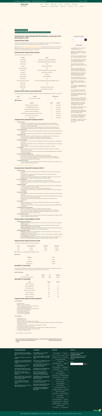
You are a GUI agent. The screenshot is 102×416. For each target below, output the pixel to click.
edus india (54, 357)
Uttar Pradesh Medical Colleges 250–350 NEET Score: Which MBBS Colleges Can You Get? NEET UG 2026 (78, 111)
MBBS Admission (60, 361)
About (45, 413)
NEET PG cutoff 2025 (60, 385)
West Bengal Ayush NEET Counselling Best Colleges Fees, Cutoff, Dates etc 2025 (23, 369)
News (76, 6)
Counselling (70, 6)
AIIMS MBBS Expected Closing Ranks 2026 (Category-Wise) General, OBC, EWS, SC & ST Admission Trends (78, 74)
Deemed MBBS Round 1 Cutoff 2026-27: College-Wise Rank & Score (78, 49)
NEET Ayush (74, 4)
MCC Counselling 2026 (56, 367)
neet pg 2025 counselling (64, 375)
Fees (60, 357)
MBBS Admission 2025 (57, 363)
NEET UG (47, 4)
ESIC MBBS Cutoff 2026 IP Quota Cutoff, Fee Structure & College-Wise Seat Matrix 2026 (78, 120)
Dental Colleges (24, 29)
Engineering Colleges (54, 6)
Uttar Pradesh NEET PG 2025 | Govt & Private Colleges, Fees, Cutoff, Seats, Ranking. (22, 382)
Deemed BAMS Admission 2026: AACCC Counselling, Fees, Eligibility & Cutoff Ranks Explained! (78, 94)
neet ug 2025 (66, 389)
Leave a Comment (19, 333)
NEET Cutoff (63, 6)
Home (41, 4)
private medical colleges (57, 401)
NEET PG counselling (60, 381)
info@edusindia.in (27, 1)
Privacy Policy (70, 413)
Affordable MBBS (56, 353)
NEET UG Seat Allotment (57, 399)
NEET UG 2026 (55, 393)
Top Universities (56, 407)
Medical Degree (65, 367)
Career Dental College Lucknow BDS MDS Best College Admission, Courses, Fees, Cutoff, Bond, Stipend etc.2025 (27, 340)
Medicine (49, 413)
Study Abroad (65, 403)
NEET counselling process (60, 373)
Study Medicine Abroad (60, 405)
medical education (57, 369)
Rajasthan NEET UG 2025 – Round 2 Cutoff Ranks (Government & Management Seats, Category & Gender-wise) (23, 377)
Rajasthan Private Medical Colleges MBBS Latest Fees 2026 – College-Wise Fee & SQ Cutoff (78, 52)
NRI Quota (66, 399)
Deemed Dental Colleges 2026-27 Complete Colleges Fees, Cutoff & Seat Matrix (78, 82)
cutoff (67, 355)
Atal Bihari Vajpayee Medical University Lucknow (31, 46)
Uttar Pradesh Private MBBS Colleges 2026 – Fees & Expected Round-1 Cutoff (78, 56)
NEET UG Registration (60, 397)
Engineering (54, 413)
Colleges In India (43, 6)
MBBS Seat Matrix (60, 365)
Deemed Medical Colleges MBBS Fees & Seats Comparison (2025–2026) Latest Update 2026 (78, 86)
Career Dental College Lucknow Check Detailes (24, 165)
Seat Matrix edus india (56, 403)
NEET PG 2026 (65, 377)
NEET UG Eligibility (60, 395)
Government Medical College (60, 359)
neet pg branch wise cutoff (60, 379)
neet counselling (60, 371)
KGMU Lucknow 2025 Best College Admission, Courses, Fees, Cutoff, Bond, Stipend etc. (22, 373)
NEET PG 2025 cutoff (56, 377)
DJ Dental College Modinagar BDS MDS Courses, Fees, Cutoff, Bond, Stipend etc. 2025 (50, 339)
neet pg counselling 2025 (60, 383)
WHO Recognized (65, 407)
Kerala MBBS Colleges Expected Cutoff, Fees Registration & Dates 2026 (78, 107)
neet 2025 (65, 369)
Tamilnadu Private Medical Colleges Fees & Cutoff (23, 358)
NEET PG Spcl (67, 4)
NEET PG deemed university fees (60, 387)
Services (75, 413)
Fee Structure (65, 357)
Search (71, 361)
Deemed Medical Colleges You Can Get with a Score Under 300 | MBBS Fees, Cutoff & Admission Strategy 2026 (78, 116)
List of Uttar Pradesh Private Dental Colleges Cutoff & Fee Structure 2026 (78, 90)
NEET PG (60, 4)
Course (54, 355)
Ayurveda (64, 413)
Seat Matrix (66, 401)
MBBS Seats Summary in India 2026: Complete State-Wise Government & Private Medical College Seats (78, 103)
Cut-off (63, 355)
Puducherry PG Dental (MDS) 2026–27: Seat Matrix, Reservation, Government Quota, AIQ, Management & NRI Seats (78, 99)
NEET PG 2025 (55, 375)
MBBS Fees (65, 363)
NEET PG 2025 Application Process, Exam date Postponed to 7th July (23, 386)
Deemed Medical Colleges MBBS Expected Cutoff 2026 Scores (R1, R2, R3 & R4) (79, 65)
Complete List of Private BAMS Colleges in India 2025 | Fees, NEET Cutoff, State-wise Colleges (23, 361)
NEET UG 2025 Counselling (60, 391)
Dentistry (60, 413)
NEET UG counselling (64, 393)
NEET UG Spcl (54, 4)
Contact (79, 413)
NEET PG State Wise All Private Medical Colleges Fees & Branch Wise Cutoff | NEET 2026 (23, 354)
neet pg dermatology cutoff (57, 389)
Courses (81, 6)
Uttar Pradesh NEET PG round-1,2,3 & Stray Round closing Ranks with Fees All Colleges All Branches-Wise (78, 60)
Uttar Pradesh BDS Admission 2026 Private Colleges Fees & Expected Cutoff (79, 78)
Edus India (24, 4)
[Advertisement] (51, 15)
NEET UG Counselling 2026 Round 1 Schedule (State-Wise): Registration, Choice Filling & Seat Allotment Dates (78, 69)
